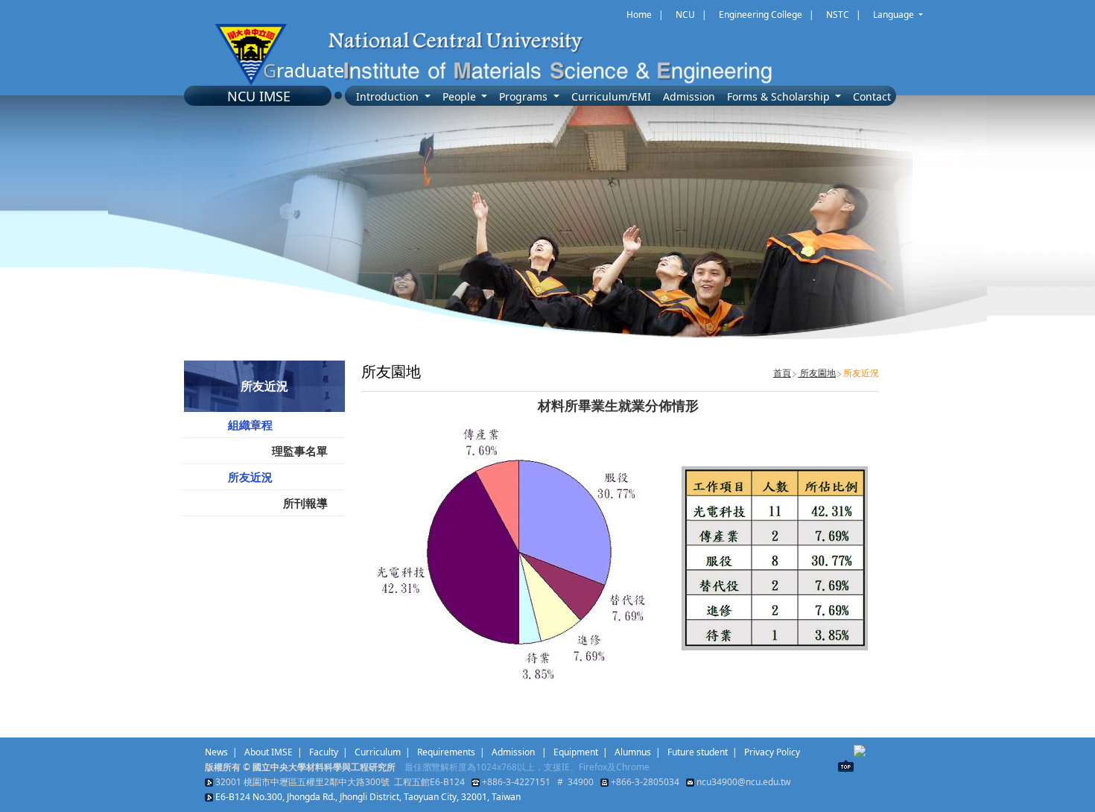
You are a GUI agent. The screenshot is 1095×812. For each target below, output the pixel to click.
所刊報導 (305, 502)
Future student (697, 752)
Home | (645, 14)
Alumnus (633, 752)
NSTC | (843, 14)
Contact (872, 96)
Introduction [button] (389, 96)
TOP (846, 766)
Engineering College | (766, 14)
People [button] (460, 96)
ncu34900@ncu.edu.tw (743, 781)
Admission (689, 96)
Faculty (323, 752)
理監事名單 (300, 450)
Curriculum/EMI (611, 96)
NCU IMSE (259, 96)
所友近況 (250, 476)
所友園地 (817, 373)
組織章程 (250, 424)
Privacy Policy (772, 752)
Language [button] (894, 14)
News (216, 752)
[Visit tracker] (860, 749)
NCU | (691, 14)
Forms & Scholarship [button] (780, 96)
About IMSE (268, 752)
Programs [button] (524, 96)
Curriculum (378, 752)
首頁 (782, 373)
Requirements (446, 752)
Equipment (575, 752)
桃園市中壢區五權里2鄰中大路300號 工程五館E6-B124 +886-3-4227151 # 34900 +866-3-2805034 (465, 781)
